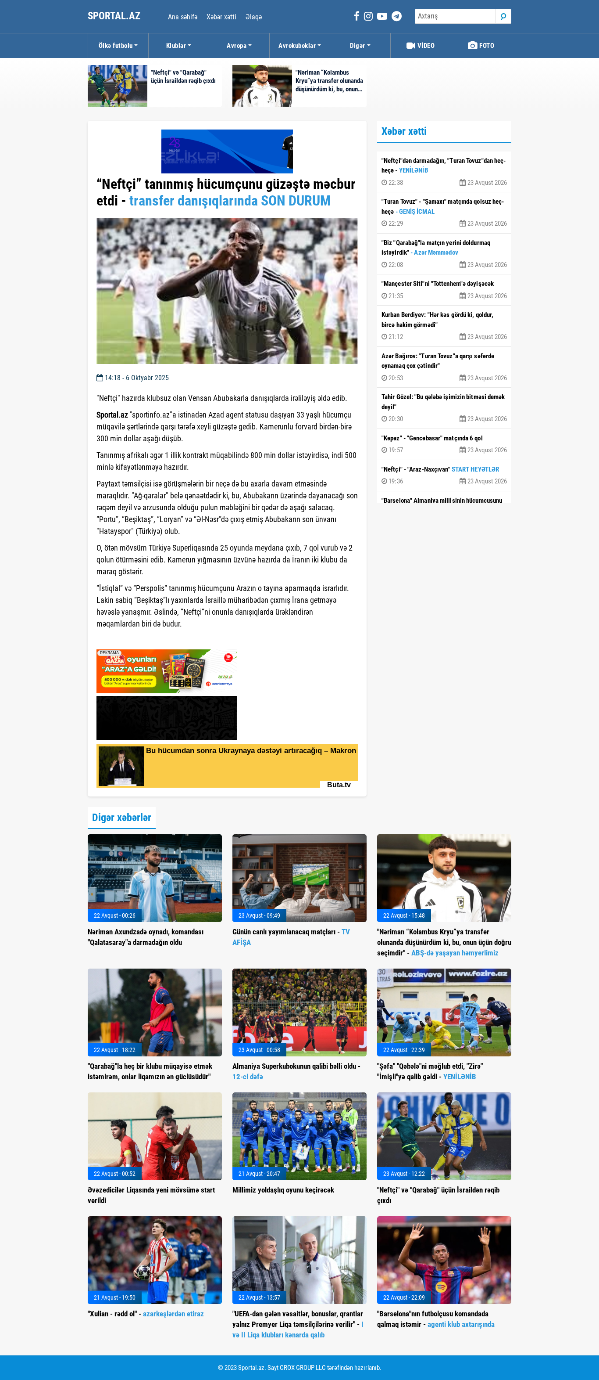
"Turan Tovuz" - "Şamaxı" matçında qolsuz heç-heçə (444, 212)
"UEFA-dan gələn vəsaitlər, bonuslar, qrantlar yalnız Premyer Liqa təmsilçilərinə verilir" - (298, 1324)
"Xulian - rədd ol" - (146, 1313)
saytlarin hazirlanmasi (132, 639)
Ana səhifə (182, 17)
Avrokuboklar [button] (297, 46)
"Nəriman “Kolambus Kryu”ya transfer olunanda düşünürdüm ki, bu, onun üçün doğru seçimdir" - (444, 942)
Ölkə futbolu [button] (116, 46)
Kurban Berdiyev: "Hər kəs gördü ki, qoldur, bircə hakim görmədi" (444, 326)
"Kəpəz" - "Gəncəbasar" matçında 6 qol (444, 444)
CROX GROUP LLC (303, 1368)
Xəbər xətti (221, 17)
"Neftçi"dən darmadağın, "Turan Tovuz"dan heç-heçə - (444, 172)
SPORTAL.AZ (115, 16)
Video (425, 46)
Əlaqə (254, 17)
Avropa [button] (236, 46)
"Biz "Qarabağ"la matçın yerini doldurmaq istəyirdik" (444, 254)
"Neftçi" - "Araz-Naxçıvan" (444, 475)
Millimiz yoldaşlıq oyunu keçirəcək (283, 1189)
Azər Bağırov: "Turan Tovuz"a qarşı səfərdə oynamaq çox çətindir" (444, 367)
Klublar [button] (176, 46)
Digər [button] (357, 46)
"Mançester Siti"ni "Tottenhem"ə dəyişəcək (444, 290)
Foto (486, 46)
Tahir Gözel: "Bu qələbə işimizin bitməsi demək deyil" (444, 408)
